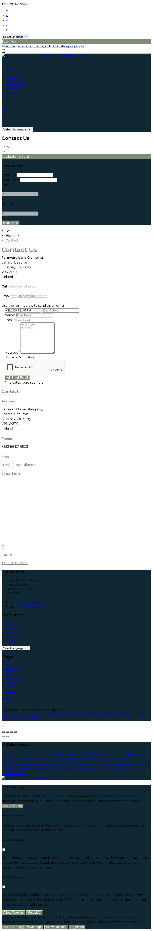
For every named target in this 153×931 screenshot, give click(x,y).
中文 (23, 773)
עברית (47, 763)
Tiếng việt (42, 768)
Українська (124, 763)
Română (72, 768)
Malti (67, 759)
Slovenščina (129, 768)
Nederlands (85, 763)
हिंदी (123, 759)
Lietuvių (141, 754)
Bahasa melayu (50, 759)
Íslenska (59, 763)
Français (11, 636)
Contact (11, 687)
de (7, 10)
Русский (58, 768)
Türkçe (102, 763)
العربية (105, 754)
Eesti (97, 754)
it (6, 30)
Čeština (114, 759)
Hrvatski (8, 763)
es (7, 20)
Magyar (132, 759)
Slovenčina (10, 773)
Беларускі (99, 759)
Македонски (26, 759)
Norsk (71, 763)
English (11, 628)
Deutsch (12, 623)
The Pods (12, 669)
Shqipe (113, 768)
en (7, 15)
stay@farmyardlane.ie (29, 296)
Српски (100, 768)
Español (11, 632)
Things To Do (15, 678)
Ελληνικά (85, 754)
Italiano (11, 641)
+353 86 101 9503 (15, 4)
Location (12, 682)
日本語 (139, 763)
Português (14, 768)
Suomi (116, 754)
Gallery (10, 673)
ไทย (111, 763)
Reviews (11, 691)
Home (10, 665)
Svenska (86, 768)
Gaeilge (128, 754)
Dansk (73, 754)
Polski (28, 768)
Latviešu (8, 759)
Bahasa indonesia (28, 763)
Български (81, 759)
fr (6, 25)
